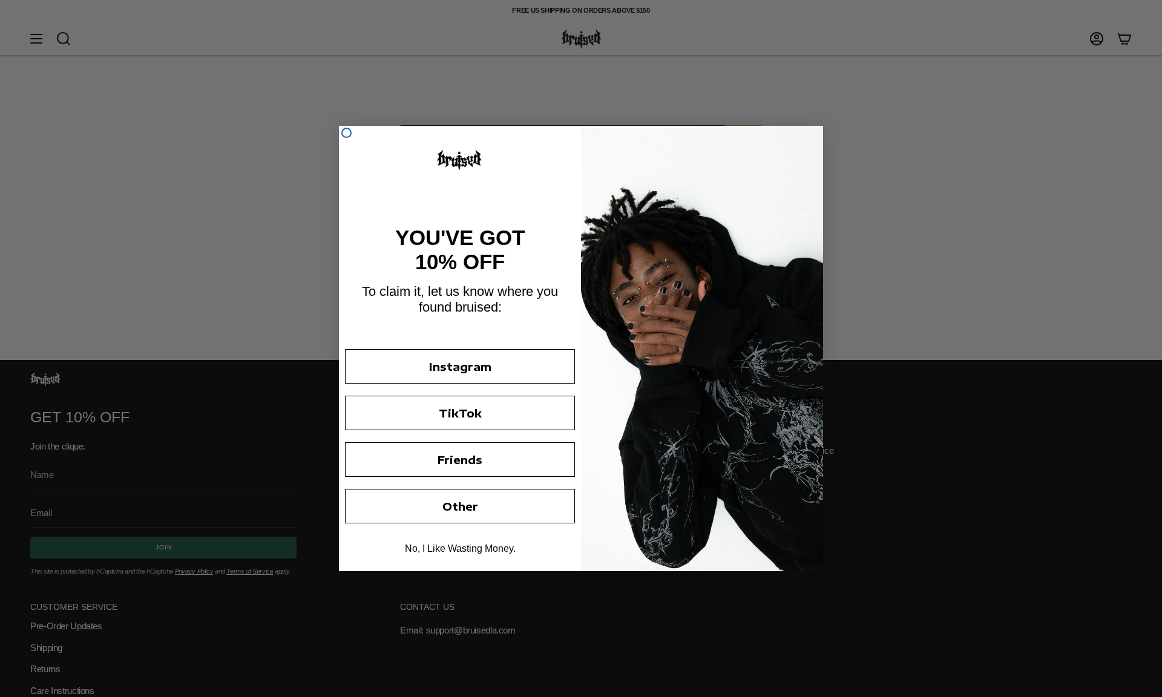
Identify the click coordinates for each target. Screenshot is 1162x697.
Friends (460, 459)
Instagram (460, 366)
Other (460, 506)
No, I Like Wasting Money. (460, 548)
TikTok (460, 413)
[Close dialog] (346, 132)
